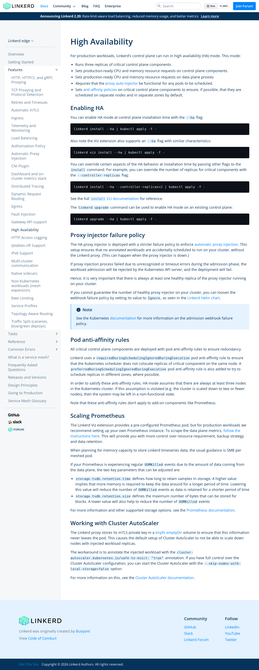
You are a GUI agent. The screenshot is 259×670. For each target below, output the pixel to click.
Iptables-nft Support (28, 245)
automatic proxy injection (216, 244)
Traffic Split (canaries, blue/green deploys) (29, 323)
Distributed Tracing (27, 186)
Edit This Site (28, 664)
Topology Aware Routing (32, 313)
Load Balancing (24, 138)
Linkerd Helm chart (203, 297)
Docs (44, 6)
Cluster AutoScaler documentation (164, 577)
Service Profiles (24, 305)
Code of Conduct (42, 638)
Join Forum (244, 6)
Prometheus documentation (211, 510)
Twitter (231, 639)
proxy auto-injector (121, 83)
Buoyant (83, 631)
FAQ (96, 6)
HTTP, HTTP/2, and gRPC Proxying (32, 80)
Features (15, 69)
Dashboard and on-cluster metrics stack (28, 176)
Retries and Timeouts (29, 102)
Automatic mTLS (25, 110)
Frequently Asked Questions (22, 367)
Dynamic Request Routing (26, 196)
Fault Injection (23, 214)
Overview (16, 54)
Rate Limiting (22, 298)
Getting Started (21, 62)
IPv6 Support (22, 253)
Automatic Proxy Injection (25, 156)
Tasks (13, 333)
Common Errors (21, 349)
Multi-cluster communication (24, 263)
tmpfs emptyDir (168, 532)
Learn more (210, 16)
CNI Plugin (20, 165)
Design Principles (23, 385)
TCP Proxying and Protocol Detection (27, 92)
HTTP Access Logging (29, 237)
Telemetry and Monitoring (23, 128)
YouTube (232, 633)
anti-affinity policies (100, 89)
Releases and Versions (27, 377)
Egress (16, 206)
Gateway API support (29, 221)
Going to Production (25, 392)
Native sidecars (24, 273)
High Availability (25, 229)
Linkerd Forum (196, 639)
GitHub (190, 627)
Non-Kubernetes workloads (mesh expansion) (25, 286)
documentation (123, 318)
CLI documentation (115, 198)
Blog (85, 6)
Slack (188, 633)
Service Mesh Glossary (27, 400)
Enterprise (113, 6)
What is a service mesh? (28, 357)
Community (62, 6)
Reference (16, 341)
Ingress (17, 117)
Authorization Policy (28, 145)
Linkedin (232, 627)
